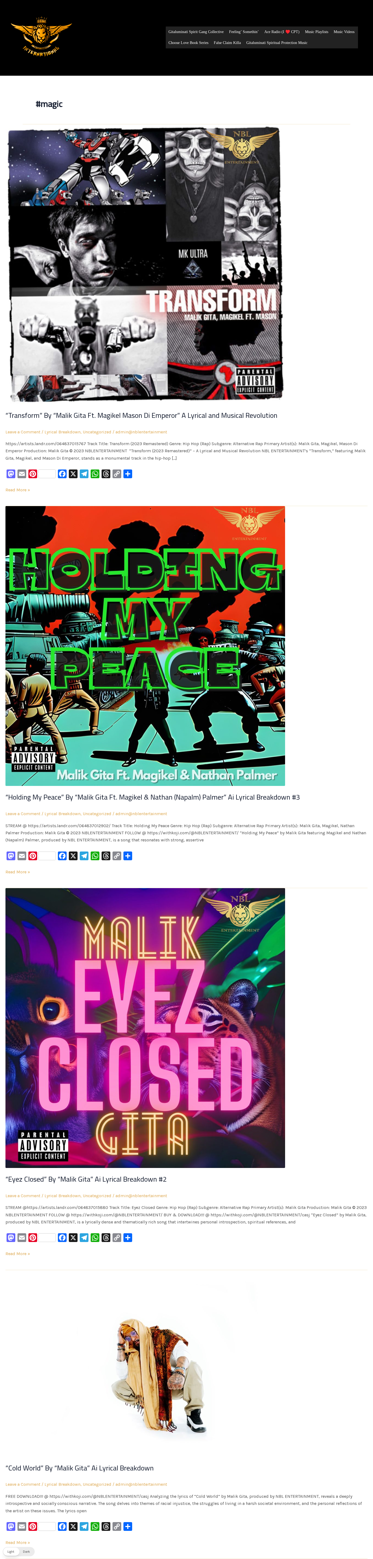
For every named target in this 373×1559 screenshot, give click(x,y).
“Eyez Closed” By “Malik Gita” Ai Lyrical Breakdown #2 (86, 1179)
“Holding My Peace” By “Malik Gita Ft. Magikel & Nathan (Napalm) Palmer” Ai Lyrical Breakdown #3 (152, 797)
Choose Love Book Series (188, 43)
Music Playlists (316, 32)
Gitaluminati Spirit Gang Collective (196, 32)
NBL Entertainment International (85, 63)
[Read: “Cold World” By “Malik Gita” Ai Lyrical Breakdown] (145, 1363)
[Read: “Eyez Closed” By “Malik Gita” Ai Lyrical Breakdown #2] (145, 1027)
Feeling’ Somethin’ (244, 32)
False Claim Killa (227, 43)
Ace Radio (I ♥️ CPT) (282, 32)
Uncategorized (97, 431)
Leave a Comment (22, 431)
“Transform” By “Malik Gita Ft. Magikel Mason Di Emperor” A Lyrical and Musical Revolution (141, 415)
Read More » (17, 489)
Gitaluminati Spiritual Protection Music (276, 43)
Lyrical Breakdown (63, 431)
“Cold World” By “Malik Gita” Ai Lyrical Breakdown (79, 1468)
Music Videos (344, 32)
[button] (19, 1551)
